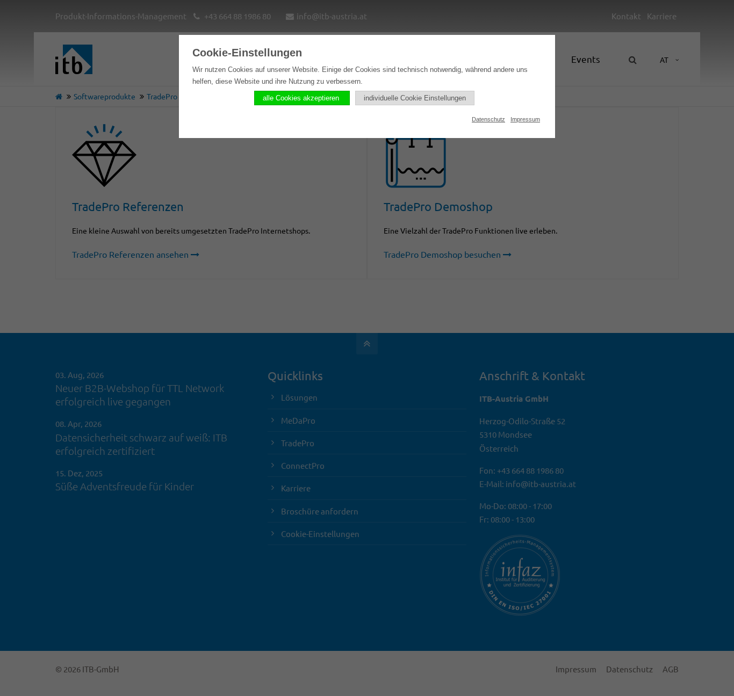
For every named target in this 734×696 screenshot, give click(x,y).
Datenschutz (488, 119)
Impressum (525, 119)
